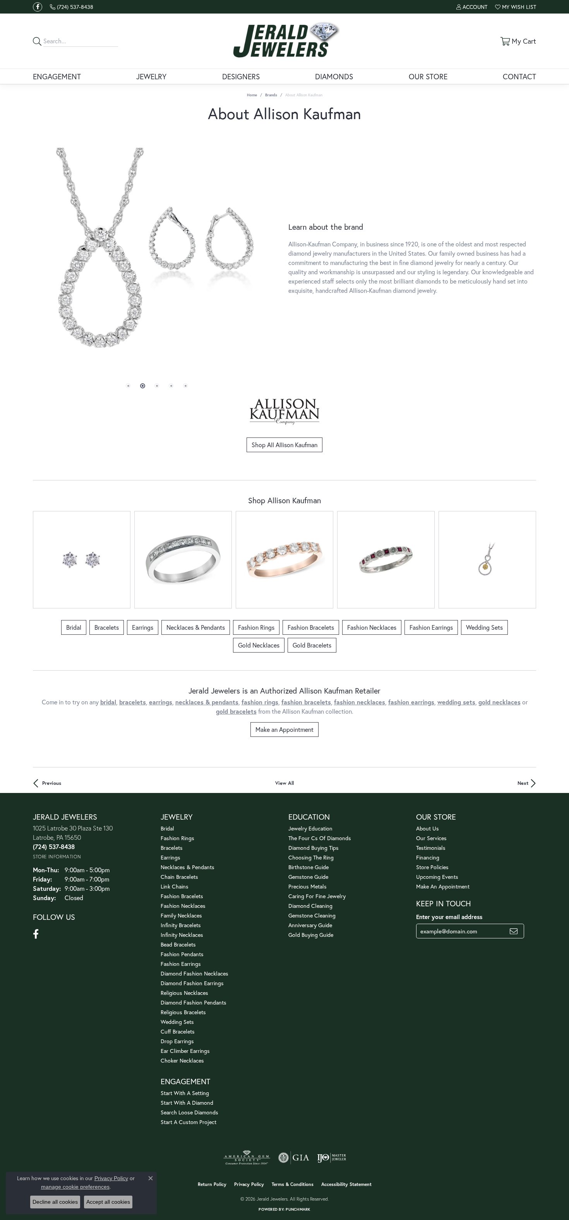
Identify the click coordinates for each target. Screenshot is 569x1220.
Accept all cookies (108, 1202)
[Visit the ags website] (247, 1157)
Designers (241, 76)
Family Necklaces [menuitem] (181, 915)
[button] (471, 7)
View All (284, 783)
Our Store (428, 76)
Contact (519, 76)
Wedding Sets (484, 627)
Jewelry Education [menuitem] (310, 828)
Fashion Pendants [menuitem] (182, 954)
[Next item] (527, 560)
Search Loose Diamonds (189, 1112)
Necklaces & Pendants (195, 627)
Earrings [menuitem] (170, 857)
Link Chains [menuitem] (175, 886)
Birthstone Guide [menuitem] (308, 867)
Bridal (73, 627)
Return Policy (212, 1184)
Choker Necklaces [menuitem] (182, 1060)
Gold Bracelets (312, 645)
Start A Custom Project (188, 1122)
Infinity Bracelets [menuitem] (181, 925)
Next (523, 783)
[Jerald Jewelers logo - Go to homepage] (285, 41)
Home (252, 94)
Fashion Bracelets (311, 627)
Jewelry (151, 76)
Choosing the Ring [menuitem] (311, 857)
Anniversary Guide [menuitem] (310, 925)
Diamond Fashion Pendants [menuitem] (193, 1002)
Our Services (431, 838)
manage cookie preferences (75, 1187)
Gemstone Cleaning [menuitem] (312, 915)
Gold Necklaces (258, 645)
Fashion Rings (256, 627)
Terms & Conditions (293, 1184)
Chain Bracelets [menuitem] (179, 876)
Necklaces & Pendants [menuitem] (187, 867)
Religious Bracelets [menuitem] (183, 1012)
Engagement (57, 76)
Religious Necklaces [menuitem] (184, 992)
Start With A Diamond (187, 1102)
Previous (51, 783)
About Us (427, 828)
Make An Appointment (443, 886)
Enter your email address (449, 917)
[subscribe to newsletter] (514, 931)
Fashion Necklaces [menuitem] (183, 905)
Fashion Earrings (431, 627)
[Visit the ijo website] (331, 1157)
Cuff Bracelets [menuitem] (178, 1031)
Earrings (142, 627)
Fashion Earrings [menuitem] (181, 963)
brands (271, 94)
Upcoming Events (437, 876)
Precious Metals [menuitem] (307, 886)
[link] (71, 7)
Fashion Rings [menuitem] (177, 838)
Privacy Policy (249, 1184)
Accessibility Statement (346, 1184)
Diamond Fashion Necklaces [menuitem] (194, 973)
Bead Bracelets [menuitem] (178, 944)
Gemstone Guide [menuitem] (308, 876)
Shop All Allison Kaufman (284, 445)
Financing (427, 857)
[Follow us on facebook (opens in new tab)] (37, 7)
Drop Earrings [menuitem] (177, 1041)
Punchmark (298, 1209)
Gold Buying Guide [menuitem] (310, 934)
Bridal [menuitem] (167, 828)
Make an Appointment (284, 729)
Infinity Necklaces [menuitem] (182, 934)
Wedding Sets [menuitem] (177, 1021)
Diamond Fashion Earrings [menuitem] (192, 983)
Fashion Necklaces (371, 627)
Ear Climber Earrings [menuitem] (185, 1050)
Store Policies (432, 867)
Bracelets (106, 627)
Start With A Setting (185, 1093)
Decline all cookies (55, 1202)
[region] (157, 258)
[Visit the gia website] (293, 1157)
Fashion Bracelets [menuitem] (182, 896)
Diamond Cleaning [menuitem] (310, 905)
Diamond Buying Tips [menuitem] (313, 847)
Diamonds (334, 76)
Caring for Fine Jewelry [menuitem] (317, 896)
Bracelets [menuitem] (172, 847)
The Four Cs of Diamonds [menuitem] (319, 838)
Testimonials (431, 847)
